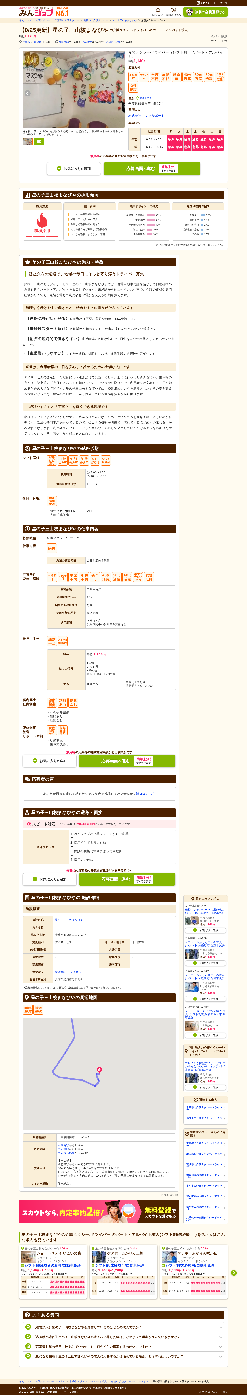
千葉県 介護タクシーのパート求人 (88, 1381)
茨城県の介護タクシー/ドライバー (204, 1165)
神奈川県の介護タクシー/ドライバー (204, 1176)
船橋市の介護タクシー (96, 20)
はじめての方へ (27, 1388)
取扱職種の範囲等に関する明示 (110, 1388)
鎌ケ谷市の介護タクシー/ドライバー (204, 1208)
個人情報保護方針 (59, 1388)
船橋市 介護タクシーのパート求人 (129, 1381)
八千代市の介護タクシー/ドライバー (204, 1218)
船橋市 (37, 42)
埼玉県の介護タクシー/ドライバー (204, 1155)
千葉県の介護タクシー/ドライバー (204, 1108)
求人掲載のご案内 (81, 1388)
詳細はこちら (146, 793)
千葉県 (26, 42)
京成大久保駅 (113, 42)
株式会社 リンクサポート (146, 115)
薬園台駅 (64, 42)
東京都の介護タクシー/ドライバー (204, 1144)
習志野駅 (87, 42)
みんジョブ (25, 20)
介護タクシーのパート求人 (50, 1381)
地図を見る (146, 98)
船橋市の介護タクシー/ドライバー (204, 1119)
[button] (99, 1070)
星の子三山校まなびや (124, 20)
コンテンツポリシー (70, 1392)
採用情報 (52, 1392)
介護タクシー (43, 20)
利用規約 (43, 1388)
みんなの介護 (26, 1392)
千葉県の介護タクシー (67, 20)
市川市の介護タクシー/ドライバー (204, 1187)
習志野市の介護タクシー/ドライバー (204, 1197)
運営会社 (41, 1392)
